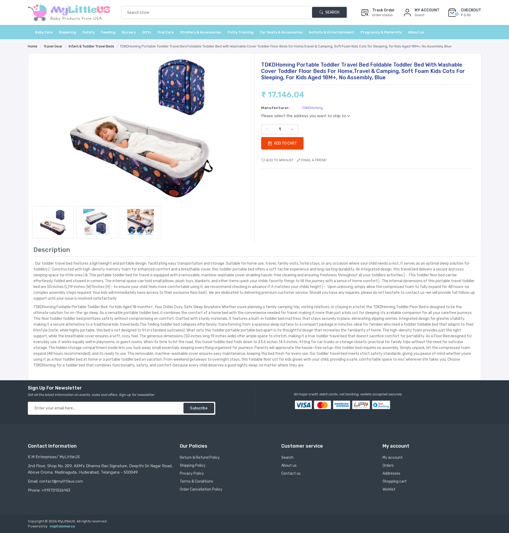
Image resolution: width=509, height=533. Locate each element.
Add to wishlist (279, 160)
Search (331, 12)
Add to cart (285, 143)
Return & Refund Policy (200, 457)
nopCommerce (62, 526)
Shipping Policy (192, 465)
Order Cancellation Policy (201, 489)
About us (416, 32)
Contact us (291, 473)
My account (393, 457)
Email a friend (314, 160)
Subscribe (198, 408)
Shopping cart (395, 481)
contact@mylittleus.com (61, 481)
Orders (388, 465)
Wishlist (389, 489)
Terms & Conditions (196, 481)
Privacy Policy (192, 473)
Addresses (391, 473)
